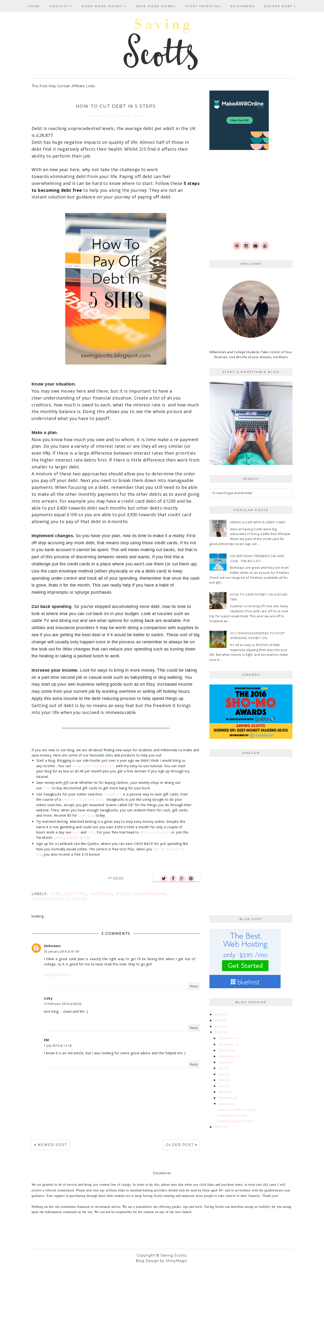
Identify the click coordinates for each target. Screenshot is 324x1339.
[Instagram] (246, 246)
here (75, 832)
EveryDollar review (232, 1115)
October (224, 1050)
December (226, 1038)
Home (34, 6)
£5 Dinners (243, 6)
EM (46, 1040)
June (222, 1074)
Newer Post (52, 1145)
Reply (194, 986)
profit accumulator (155, 832)
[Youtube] (265, 246)
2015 (218, 1127)
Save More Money (156, 6)
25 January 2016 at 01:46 (61, 951)
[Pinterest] (237, 246)
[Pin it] (191, 878)
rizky (48, 998)
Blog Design (147, 1261)
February (225, 1098)
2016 (218, 1032)
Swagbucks (113, 794)
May (222, 1080)
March (223, 1092)
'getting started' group (71, 837)
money (123, 894)
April (222, 1086)
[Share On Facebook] (173, 878)
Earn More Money (102, 6)
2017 (218, 1026)
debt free (76, 894)
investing (101, 894)
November (226, 1044)
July (221, 1068)
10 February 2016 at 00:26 (62, 1004)
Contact (59, 6)
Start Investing (203, 6)
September (227, 1056)
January (224, 1104)
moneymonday (150, 894)
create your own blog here (93, 766)
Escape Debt (278, 6)
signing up (86, 815)
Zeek (47, 788)
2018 (218, 1020)
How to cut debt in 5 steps (237, 1110)
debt (55, 894)
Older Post (180, 1145)
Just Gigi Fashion (57, 975)
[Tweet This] (164, 878)
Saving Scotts (173, 1255)
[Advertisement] (250, 196)
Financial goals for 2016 (236, 1121)
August (224, 1062)
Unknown (52, 946)
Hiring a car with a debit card (258, 522)
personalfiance (51, 899)
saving (80, 899)
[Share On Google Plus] (182, 878)
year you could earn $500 (82, 799)
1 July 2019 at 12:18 (57, 1046)
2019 (218, 1014)
